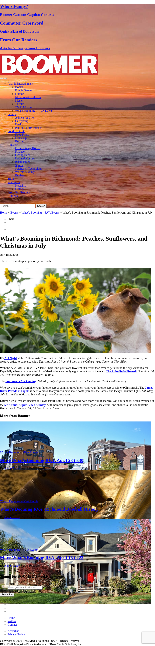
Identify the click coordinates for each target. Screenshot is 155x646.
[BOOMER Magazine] (49, 73)
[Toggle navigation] (1, 78)
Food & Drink (16, 131)
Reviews (20, 175)
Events (14, 212)
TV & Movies (23, 107)
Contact (12, 624)
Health (19, 124)
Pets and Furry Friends (28, 127)
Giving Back (22, 155)
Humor (19, 93)
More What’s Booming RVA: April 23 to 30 (41, 460)
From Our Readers (19, 192)
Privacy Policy (16, 634)
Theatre (19, 104)
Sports (19, 165)
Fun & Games (23, 90)
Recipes (20, 141)
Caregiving (21, 121)
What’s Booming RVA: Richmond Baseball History (49, 509)
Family (12, 114)
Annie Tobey (12, 468)
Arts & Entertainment (20, 83)
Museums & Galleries (28, 97)
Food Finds (22, 134)
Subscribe (7, 594)
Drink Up (21, 138)
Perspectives (22, 161)
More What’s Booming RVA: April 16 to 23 (41, 557)
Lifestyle (13, 144)
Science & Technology (28, 168)
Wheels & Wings (25, 172)
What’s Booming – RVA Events (34, 110)
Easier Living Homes (27, 148)
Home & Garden (25, 158)
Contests (13, 195)
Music (18, 100)
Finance (20, 151)
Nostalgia (20, 185)
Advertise (13, 631)
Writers (12, 621)
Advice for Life (24, 117)
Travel (11, 178)
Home (3, 212)
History (19, 189)
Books (19, 87)
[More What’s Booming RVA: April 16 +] (75, 602)
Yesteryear (14, 182)
